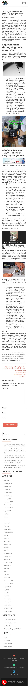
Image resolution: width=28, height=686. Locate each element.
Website (4, 418)
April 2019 (7, 577)
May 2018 (6, 596)
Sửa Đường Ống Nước (10, 622)
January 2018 (7, 605)
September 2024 (8, 508)
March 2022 (7, 541)
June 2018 (6, 593)
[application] (14, 237)
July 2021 (6, 547)
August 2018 (7, 586)
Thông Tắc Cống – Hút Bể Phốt (12, 629)
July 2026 (6, 480)
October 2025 (8, 495)
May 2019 (6, 574)
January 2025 (7, 498)
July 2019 (6, 568)
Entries (7, 640)
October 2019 (8, 562)
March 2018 (7, 599)
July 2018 (6, 590)
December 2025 (8, 489)
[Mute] (21, 242)
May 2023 (6, 526)
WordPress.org (8, 646)
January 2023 (7, 529)
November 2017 (8, 611)
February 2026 (8, 483)
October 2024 (8, 504)
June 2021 (6, 550)
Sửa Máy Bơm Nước (9, 626)
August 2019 (7, 565)
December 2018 (8, 580)
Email (4, 413)
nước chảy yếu (15, 354)
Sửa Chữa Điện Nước (10, 619)
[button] (14, 237)
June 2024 (6, 517)
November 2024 (8, 501)
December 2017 (8, 608)
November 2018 (8, 583)
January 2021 (7, 556)
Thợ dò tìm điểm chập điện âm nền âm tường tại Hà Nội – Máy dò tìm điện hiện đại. (15, 450)
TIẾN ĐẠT (21, 682)
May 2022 (6, 535)
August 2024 (7, 511)
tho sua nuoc (5, 360)
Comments (8, 643)
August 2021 (7, 544)
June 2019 (6, 571)
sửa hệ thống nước (19, 358)
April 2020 (7, 559)
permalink (19, 360)
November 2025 (8, 492)
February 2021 (8, 553)
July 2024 (6, 514)
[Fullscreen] (23, 242)
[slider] (12, 242)
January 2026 (7, 486)
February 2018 (8, 602)
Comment (5, 388)
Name (4, 407)
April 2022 (7, 538)
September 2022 (8, 532)
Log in (5, 637)
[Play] (4, 242)
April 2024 (7, 523)
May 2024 (6, 520)
